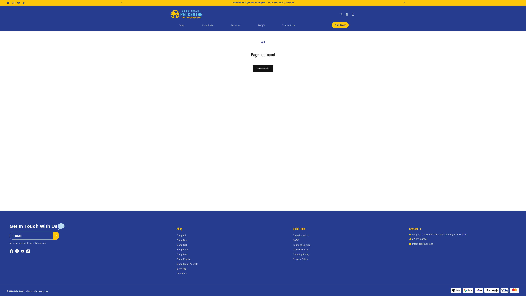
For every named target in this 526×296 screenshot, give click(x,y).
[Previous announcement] (122, 2)
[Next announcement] (404, 2)
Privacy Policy (300, 259)
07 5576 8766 (419, 239)
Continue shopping (263, 68)
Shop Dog (182, 240)
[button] (341, 14)
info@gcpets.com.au (423, 244)
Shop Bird (182, 254)
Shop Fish (182, 249)
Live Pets (182, 273)
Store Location (300, 235)
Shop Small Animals (187, 264)
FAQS (296, 240)
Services (181, 269)
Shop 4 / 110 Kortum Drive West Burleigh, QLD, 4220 (439, 234)
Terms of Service (302, 245)
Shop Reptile (184, 259)
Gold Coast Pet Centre (24, 291)
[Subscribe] (56, 236)
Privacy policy (41, 291)
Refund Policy (300, 249)
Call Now (340, 25)
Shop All (181, 235)
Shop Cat (182, 245)
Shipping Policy (301, 254)
